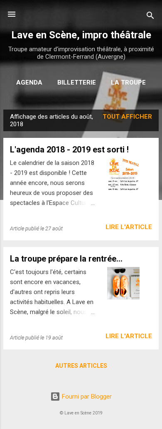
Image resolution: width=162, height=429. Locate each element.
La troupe (128, 82)
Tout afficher (127, 116)
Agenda (29, 82)
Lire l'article (129, 227)
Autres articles (81, 365)
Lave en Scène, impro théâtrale (81, 35)
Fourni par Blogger (86, 396)
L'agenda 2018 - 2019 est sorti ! (69, 150)
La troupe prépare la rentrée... (66, 259)
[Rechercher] (150, 17)
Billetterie (76, 82)
